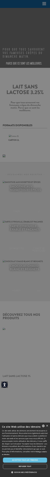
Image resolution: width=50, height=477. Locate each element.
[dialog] (25, 450)
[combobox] (43, 426)
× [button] (47, 426)
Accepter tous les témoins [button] (25, 460)
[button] (25, 472)
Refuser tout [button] (25, 466)
